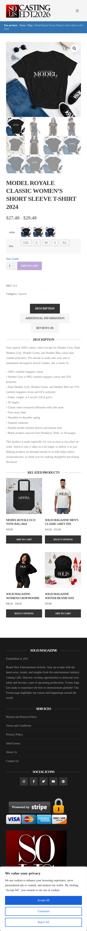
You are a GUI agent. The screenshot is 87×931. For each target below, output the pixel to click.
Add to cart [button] (24, 539)
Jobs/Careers (13, 743)
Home (22, 25)
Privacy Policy (14, 734)
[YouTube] (53, 781)
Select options (63, 539)
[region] (43, 899)
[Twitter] (43, 781)
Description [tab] (45, 308)
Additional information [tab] (45, 318)
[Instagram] (24, 781)
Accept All (43, 900)
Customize (44, 911)
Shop (30, 25)
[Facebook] (34, 781)
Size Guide (12, 258)
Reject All (43, 922)
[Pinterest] (63, 781)
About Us (11, 752)
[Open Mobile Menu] (77, 10)
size (11, 246)
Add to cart (29, 265)
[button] (74, 48)
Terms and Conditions (18, 725)
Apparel (22, 293)
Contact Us (12, 761)
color (12, 232)
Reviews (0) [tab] (45, 328)
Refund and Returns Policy (21, 716)
